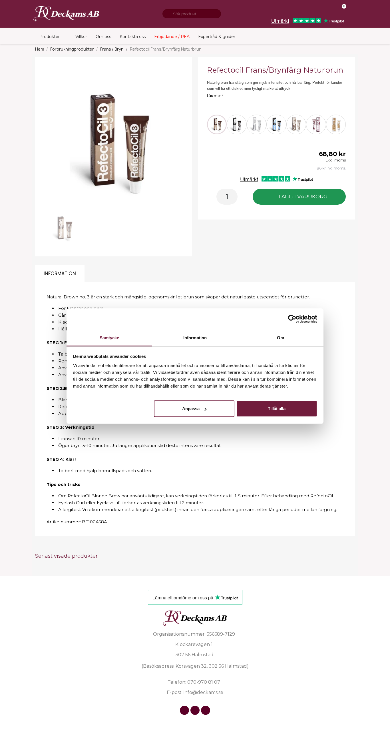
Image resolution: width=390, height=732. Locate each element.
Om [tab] (280, 337)
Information (60, 273)
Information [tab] (195, 337)
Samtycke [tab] (109, 337)
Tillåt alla (277, 408)
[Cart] (341, 10)
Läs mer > (215, 95)
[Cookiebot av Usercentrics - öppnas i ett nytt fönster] (292, 319)
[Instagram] (195, 710)
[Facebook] (184, 710)
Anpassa (191, 408)
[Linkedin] (205, 710)
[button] (52, 141)
